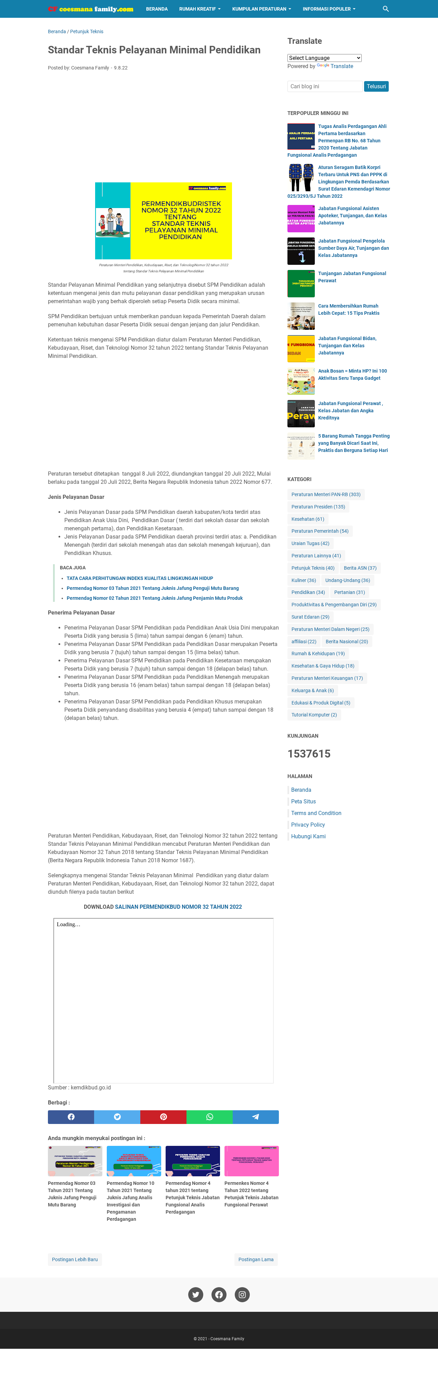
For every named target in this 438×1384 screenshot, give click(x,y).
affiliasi (304, 641)
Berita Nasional (347, 641)
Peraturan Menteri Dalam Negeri (331, 629)
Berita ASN (360, 568)
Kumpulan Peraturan (259, 9)
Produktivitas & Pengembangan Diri (334, 604)
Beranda (157, 9)
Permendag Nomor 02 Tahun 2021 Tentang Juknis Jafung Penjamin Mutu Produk (155, 598)
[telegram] (256, 1117)
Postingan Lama (256, 1259)
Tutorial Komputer (314, 714)
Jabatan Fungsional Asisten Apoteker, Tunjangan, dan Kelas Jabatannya (352, 215)
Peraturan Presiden (318, 506)
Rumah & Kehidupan (318, 653)
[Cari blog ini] (386, 9)
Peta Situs (303, 801)
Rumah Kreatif (197, 9)
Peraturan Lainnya (316, 555)
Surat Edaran (311, 617)
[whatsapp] (209, 1117)
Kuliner (304, 580)
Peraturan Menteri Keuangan (327, 678)
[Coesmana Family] (90, 8)
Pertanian (349, 592)
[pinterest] (163, 1117)
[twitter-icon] (195, 1294)
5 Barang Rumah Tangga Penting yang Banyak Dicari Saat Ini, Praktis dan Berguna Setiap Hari (354, 443)
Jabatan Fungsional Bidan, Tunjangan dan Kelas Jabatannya (347, 345)
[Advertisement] (163, 128)
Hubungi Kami (308, 836)
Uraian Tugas (311, 543)
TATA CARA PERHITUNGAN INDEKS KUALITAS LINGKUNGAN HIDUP (140, 578)
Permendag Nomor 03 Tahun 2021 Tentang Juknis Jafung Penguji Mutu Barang (153, 588)
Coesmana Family (227, 1338)
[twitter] (117, 1117)
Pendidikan (308, 592)
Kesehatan (308, 519)
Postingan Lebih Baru (75, 1259)
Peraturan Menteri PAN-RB (326, 494)
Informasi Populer (327, 9)
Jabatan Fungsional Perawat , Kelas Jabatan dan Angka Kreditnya (350, 411)
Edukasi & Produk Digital (321, 703)
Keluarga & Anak (313, 690)
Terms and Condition (316, 813)
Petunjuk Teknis (313, 568)
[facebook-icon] (219, 1294)
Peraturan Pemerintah (320, 531)
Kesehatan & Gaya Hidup (323, 666)
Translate (342, 66)
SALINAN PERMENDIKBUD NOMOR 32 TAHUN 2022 (178, 907)
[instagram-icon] (242, 1294)
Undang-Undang (347, 580)
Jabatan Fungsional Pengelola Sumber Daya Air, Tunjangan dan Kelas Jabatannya (353, 248)
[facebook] (71, 1117)
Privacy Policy (308, 825)
